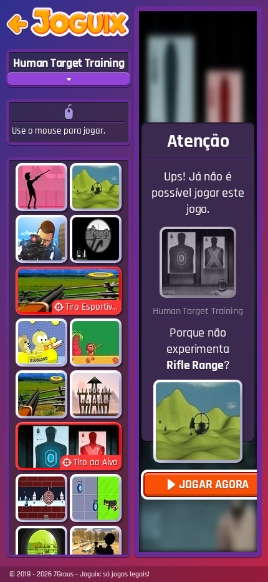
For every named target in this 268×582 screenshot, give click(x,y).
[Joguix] (80, 24)
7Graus (64, 574)
